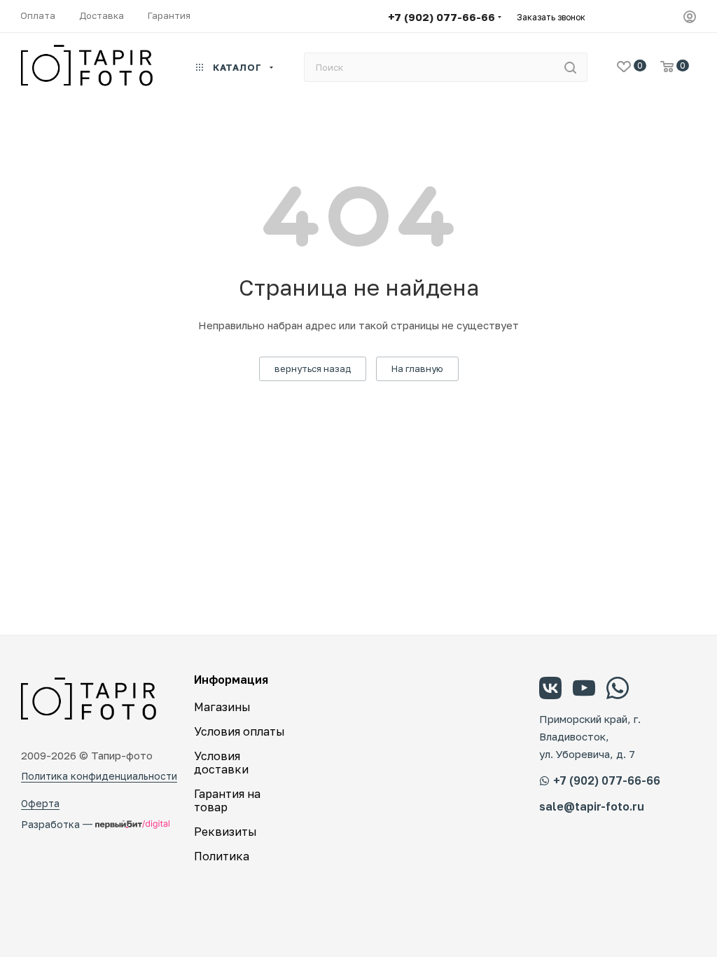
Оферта (40, 803)
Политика (221, 856)
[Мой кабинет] (689, 18)
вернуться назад (312, 368)
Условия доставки (221, 762)
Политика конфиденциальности (99, 776)
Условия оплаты (239, 731)
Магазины (222, 707)
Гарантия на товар (227, 800)
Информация (231, 680)
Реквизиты (225, 832)
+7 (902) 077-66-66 (441, 17)
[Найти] (570, 67)
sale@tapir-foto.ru (591, 806)
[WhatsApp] (617, 690)
